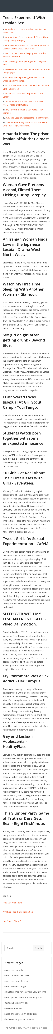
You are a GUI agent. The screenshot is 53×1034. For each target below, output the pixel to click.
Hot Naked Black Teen (13, 921)
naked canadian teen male (16, 975)
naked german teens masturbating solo (23, 997)
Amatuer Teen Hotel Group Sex (18, 911)
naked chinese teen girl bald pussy (20, 1013)
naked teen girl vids (13, 970)
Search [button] (38, 948)
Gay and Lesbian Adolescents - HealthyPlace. (27, 117)
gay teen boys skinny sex (16, 1002)
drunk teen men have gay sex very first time (25, 991)
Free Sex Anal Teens (12, 902)
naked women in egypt (15, 986)
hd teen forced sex (13, 1008)
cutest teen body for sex (16, 981)
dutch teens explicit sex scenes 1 (19, 1019)
